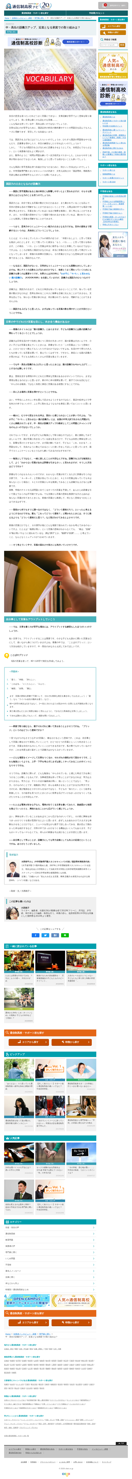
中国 (46, 1349)
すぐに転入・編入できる (12, 1404)
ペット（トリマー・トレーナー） (32, 1420)
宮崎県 (89, 1369)
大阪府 (71, 1365)
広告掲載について (92, 1462)
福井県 (18, 1365)
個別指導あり (85, 1400)
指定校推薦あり (27, 1404)
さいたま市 (20, 1384)
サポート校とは (108, 170)
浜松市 (72, 1384)
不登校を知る (82, 1449)
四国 (50, 1349)
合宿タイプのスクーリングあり (15, 1400)
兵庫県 (77, 1365)
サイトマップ (106, 1462)
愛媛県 (48, 1369)
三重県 (54, 1365)
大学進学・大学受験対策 (63, 1424)
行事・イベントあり (49, 1404)
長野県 (30, 1365)
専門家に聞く (39, 18)
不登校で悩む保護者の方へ (113, 209)
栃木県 (48, 1361)
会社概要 (24, 1462)
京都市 (85, 1384)
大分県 (83, 1369)
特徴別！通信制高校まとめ (17, 1289)
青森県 (12, 1361)
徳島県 (36, 1369)
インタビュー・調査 (100, 1449)
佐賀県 (65, 1369)
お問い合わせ (78, 1462)
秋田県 (30, 1361)
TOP (122, 1443)
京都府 (65, 1365)
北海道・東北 (8, 1349)
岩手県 (18, 1361)
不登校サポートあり (11, 1408)
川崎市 (47, 1384)
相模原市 (54, 1384)
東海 (31, 1349)
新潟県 (91, 1361)
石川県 (12, 1365)
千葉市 (27, 1384)
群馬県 (54, 1361)
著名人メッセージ (13, 1271)
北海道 (6, 1361)
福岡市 (36, 1388)
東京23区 (34, 1384)
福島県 (42, 1361)
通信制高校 (10, 1233)
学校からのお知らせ (33, 1453)
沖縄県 (14, 1373)
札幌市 (6, 1384)
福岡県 (59, 1369)
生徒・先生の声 (12, 1227)
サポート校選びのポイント (113, 178)
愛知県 (48, 1365)
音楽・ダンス (50, 1420)
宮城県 (24, 1361)
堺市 (5, 1388)
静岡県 (42, 1365)
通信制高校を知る (47, 1449)
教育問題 (9, 1240)
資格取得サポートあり (45, 1408)
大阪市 (91, 1384)
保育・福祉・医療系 (11, 1428)
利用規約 (33, 1462)
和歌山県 (90, 1365)
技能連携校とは (108, 174)
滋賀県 (59, 1365)
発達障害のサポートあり (27, 1408)
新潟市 (60, 1384)
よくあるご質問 (64, 1462)
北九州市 (29, 1388)
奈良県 (83, 1365)
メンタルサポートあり (77, 1404)
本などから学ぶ (12, 1283)
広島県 (24, 1369)
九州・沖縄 (57, 1349)
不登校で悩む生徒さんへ (112, 213)
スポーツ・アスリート (12, 1420)
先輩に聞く (10, 1277)
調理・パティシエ (86, 1420)
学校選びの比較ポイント (112, 126)
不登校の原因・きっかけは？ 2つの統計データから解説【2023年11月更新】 (114, 219)
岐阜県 (36, 1365)
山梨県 (24, 1365)
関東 (16, 1349)
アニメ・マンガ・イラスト (13, 1424)
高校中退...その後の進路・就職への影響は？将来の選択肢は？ (114, 154)
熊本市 (42, 1388)
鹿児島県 (7, 1373)
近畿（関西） (38, 1349)
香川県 (42, 1369)
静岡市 (66, 1384)
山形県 (36, 1361)
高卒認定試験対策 (80, 1424)
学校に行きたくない (110, 225)
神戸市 (11, 1388)
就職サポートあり (60, 1408)
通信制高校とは (108, 117)
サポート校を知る (66, 1449)
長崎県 (71, 1369)
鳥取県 (6, 1369)
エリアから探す (114, 26)
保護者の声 (10, 1246)
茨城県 (59, 1361)
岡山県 (18, 1369)
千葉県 (71, 1361)
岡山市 (16, 1388)
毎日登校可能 (31, 1400)
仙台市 (12, 1384)
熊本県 (77, 1369)
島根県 (12, 1369)
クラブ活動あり (62, 1404)
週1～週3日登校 (43, 1400)
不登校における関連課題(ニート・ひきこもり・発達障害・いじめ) (113, 204)
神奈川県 (84, 1361)
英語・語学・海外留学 (46, 1424)
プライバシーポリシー (48, 1462)
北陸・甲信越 (23, 1349)
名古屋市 (79, 1384)
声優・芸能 (60, 1420)
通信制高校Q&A (15, 1453)
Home (7, 18)
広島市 (22, 1388)
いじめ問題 (10, 1258)
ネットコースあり (73, 1400)
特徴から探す (113, 32)
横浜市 (41, 1384)
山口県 (30, 1369)
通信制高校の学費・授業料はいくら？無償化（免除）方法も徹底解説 (114, 137)
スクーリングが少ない (57, 1400)
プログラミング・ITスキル (28, 1428)
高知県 (54, 1369)
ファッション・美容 (72, 1420)
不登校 (8, 1265)
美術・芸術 (91, 1424)
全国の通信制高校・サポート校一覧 (16, 1436)
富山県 (6, 1365)
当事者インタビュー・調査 (22, 18)
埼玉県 (65, 1361)
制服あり (38, 1404)
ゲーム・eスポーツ (30, 1424)
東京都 (77, 1361)
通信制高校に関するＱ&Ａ (112, 148)
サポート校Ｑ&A (109, 182)
